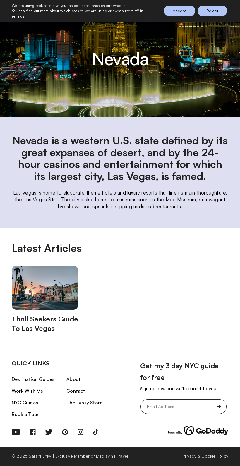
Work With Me (27, 391)
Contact (75, 391)
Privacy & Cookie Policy (205, 455)
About (73, 379)
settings (18, 16)
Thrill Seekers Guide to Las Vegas (45, 323)
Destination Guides (33, 379)
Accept (179, 10)
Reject (212, 10)
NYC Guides (25, 402)
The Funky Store (84, 402)
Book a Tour (25, 414)
